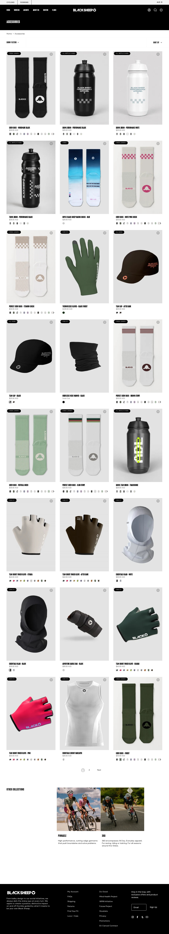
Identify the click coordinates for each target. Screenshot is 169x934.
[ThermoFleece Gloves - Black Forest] (84, 266)
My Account (72, 892)
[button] (8, 10)
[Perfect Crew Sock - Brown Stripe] (137, 356)
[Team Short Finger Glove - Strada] (30, 534)
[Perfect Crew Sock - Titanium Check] (30, 266)
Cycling (11, 2)
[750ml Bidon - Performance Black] (30, 177)
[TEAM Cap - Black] (30, 356)
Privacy (102, 916)
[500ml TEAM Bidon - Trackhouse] (137, 445)
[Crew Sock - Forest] (137, 713)
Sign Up (153, 907)
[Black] (63, 402)
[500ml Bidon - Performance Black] (84, 88)
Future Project (105, 906)
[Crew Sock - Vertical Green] (30, 445)
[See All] (53, 134)
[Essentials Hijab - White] (137, 534)
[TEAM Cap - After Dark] (137, 266)
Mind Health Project (108, 897)
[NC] (63, 670)
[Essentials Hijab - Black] (30, 624)
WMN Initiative (106, 902)
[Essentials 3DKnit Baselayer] (84, 713)
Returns (70, 906)
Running (24, 2)
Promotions (104, 921)
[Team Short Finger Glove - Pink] (30, 713)
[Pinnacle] (78, 809)
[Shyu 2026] (63, 223)
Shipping (71, 902)
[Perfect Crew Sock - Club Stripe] (84, 445)
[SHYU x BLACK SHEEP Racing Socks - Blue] (84, 177)
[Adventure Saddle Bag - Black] (84, 624)
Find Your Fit (72, 911)
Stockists (103, 911)
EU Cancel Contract (108, 926)
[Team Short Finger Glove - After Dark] (84, 534)
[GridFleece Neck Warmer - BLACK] (84, 356)
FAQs (69, 897)
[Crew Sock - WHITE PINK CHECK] (137, 177)
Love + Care (72, 916)
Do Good (103, 892)
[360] (122, 809)
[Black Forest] (63, 313)
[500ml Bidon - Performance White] (137, 88)
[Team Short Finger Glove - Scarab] (137, 624)
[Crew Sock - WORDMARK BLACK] (30, 88)
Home (9, 34)
